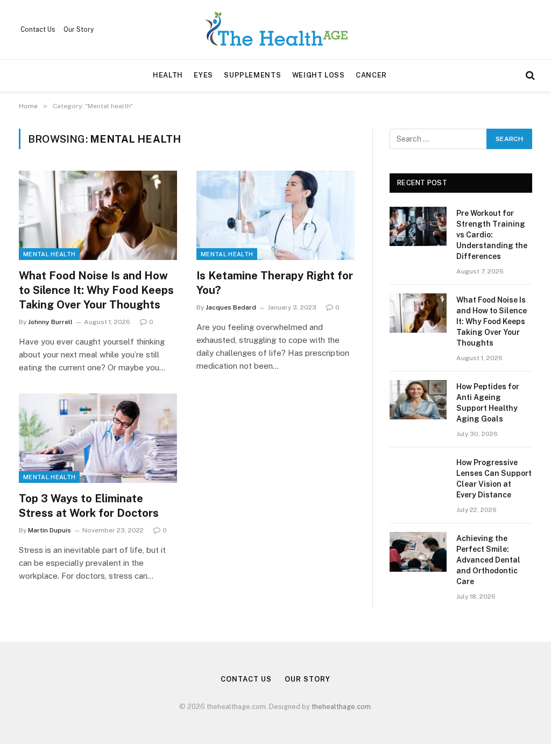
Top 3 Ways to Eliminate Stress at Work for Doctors (89, 506)
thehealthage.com (341, 707)
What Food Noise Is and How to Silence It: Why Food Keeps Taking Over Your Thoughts (96, 290)
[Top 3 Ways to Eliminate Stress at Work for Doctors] (98, 438)
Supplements (252, 75)
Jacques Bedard (231, 307)
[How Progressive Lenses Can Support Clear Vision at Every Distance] (418, 475)
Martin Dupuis (49, 530)
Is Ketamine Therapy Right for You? (274, 283)
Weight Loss (318, 75)
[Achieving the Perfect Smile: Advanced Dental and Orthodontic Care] (418, 551)
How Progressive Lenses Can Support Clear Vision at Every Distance (494, 478)
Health (168, 75)
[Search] (529, 76)
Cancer (371, 75)
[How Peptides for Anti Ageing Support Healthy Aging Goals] (418, 399)
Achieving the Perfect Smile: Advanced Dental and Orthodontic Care (488, 560)
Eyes (203, 75)
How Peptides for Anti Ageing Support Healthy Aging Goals (487, 402)
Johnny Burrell (50, 322)
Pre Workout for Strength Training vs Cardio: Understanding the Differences (491, 235)
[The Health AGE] (275, 30)
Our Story (78, 29)
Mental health (49, 254)
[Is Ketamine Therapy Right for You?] (275, 215)
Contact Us (37, 29)
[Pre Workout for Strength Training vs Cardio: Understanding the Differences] (418, 226)
